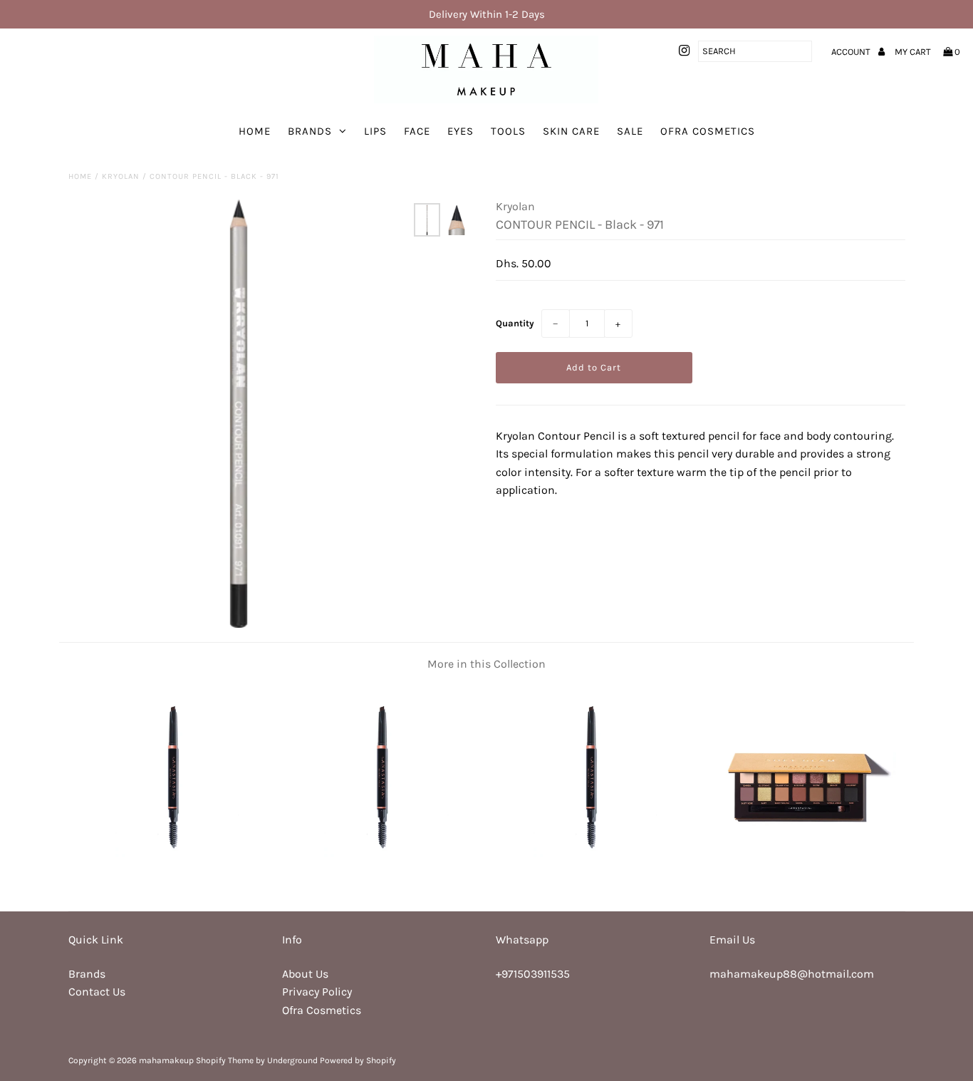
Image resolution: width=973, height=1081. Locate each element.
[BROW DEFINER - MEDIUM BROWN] (591, 872)
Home (255, 131)
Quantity (515, 323)
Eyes (460, 131)
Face (417, 131)
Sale (630, 131)
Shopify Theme (225, 1060)
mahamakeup (166, 1060)
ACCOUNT (852, 51)
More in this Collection (486, 664)
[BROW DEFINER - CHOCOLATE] (173, 872)
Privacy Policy (317, 991)
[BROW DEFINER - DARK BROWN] (381, 872)
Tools (508, 131)
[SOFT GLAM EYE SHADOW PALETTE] (800, 872)
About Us (305, 974)
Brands (310, 131)
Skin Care (571, 131)
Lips (375, 131)
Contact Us (96, 991)
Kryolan (121, 176)
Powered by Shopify (358, 1060)
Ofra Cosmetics (707, 131)
